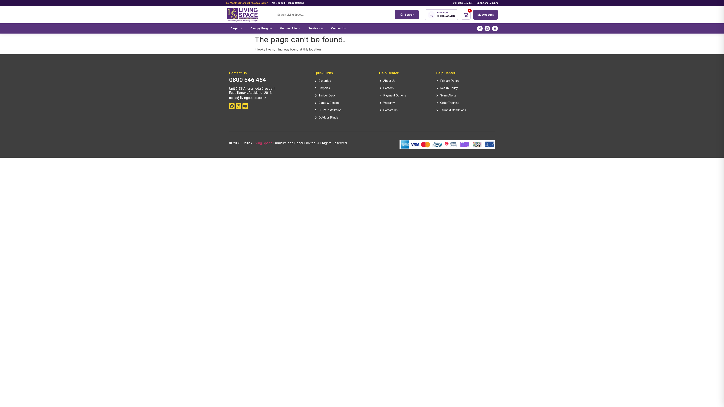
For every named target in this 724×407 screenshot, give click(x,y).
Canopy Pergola (261, 28)
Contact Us (338, 28)
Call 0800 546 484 (462, 3)
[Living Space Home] (247, 14)
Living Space (262, 143)
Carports (236, 28)
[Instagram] (487, 28)
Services (315, 28)
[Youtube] (245, 106)
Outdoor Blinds (290, 28)
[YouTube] (495, 28)
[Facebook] (480, 28)
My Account (485, 14)
